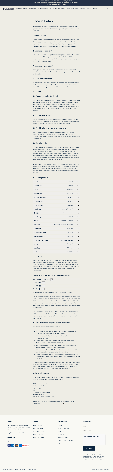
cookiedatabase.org (68, 401)
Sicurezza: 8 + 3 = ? (91, 437)
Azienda (60, 425)
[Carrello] (107, 9)
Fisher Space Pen (21, 8)
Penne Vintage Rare (59, 8)
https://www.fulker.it (48, 39)
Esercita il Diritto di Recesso (65, 440)
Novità (95, 8)
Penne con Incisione (38, 437)
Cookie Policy (102, 469)
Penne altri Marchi (38, 428)
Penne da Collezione (44, 8)
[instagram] (11, 441)
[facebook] (8, 441)
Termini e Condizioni (63, 428)
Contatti (60, 443)
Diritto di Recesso (63, 437)
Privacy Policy (94, 469)
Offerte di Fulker (85, 8)
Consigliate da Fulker (38, 431)
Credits (108, 469)
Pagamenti (61, 434)
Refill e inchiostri (72, 8)
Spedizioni (60, 431)
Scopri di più (102, 459)
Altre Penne (32, 8)
